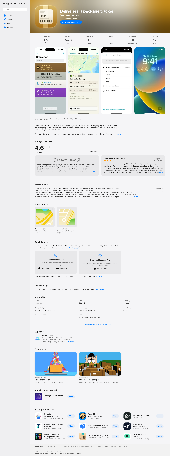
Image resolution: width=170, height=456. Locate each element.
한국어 (93, 446)
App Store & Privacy (56, 453)
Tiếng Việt (113, 446)
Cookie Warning (69, 453)
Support (79, 453)
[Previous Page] (32, 40)
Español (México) (50, 446)
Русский (66, 446)
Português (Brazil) (102, 446)
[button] (15, 15)
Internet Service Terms (41, 453)
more (119, 134)
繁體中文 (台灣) (123, 446)
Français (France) (84, 446)
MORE (95, 171)
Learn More (100, 276)
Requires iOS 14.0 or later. (44, 310)
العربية (59, 446)
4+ (124, 310)
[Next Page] (167, 40)
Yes (36, 317)
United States (39, 446)
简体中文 (73, 446)
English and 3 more (86, 310)
